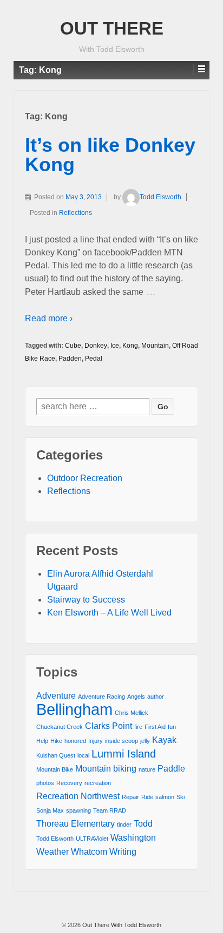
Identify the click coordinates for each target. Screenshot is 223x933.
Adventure (56, 695)
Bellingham (74, 709)
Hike (56, 741)
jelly (145, 741)
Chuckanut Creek (59, 727)
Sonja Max (50, 810)
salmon (164, 797)
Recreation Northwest (78, 796)
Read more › (49, 318)
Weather (52, 851)
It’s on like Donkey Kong (110, 154)
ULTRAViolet (92, 838)
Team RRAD (109, 810)
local (83, 755)
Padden (70, 358)
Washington (133, 837)
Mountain (155, 345)
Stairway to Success (86, 599)
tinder (124, 824)
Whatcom (89, 851)
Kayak (164, 740)
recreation (97, 783)
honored (75, 741)
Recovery (69, 783)
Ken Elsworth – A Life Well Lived (109, 612)
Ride (147, 797)
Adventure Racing (101, 696)
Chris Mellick (131, 712)
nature (147, 769)
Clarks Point (108, 726)
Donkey (95, 345)
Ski (180, 797)
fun (172, 727)
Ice (114, 345)
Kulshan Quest (55, 755)
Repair (130, 797)
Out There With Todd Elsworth (121, 925)
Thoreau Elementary (75, 823)
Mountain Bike (54, 769)
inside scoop (121, 741)
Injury (95, 741)
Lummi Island (123, 754)
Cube (73, 345)
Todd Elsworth (160, 197)
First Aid (155, 727)
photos (45, 783)
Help (42, 741)
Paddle (171, 768)
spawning (78, 810)
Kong (130, 345)
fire (138, 727)
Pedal (93, 358)
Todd (143, 823)
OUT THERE (111, 28)
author (155, 696)
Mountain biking (105, 768)
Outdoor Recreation (84, 478)
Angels (136, 696)
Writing (122, 851)
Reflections (75, 213)
